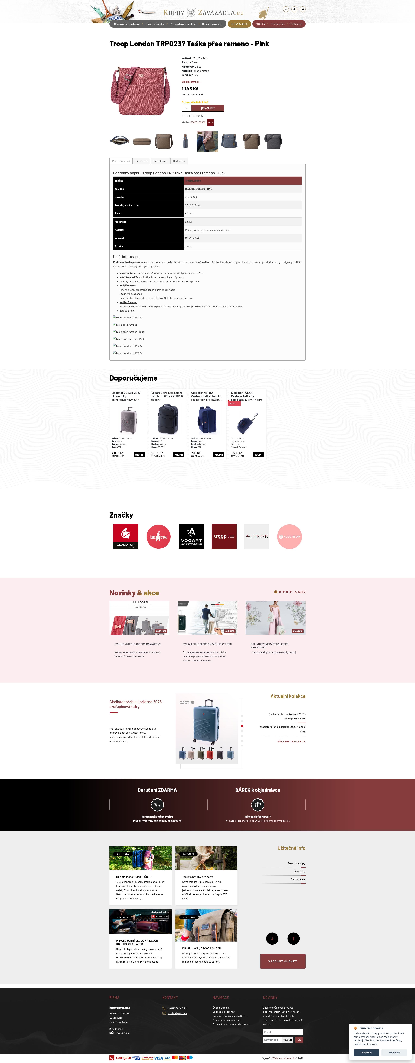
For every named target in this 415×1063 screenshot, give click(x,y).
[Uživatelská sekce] (294, 9)
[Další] (272, 938)
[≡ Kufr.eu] (204, 13)
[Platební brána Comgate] (120, 1057)
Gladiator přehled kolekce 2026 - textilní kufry (283, 729)
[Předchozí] (293, 938)
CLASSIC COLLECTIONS (198, 188)
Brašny (187, 4)
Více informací (190, 81)
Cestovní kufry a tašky (126, 23)
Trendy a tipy (277, 23)
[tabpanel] (139, 634)
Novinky (300, 871)
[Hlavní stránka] (110, 33)
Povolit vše (366, 1052)
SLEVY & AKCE (239, 23)
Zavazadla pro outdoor (183, 23)
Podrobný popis (121, 160)
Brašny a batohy (173, 4)
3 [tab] (284, 592)
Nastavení (394, 1052)
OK (299, 1039)
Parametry (142, 160)
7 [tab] (242, 745)
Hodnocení (179, 160)
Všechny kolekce (291, 741)
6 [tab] (242, 741)
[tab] (121, 161)
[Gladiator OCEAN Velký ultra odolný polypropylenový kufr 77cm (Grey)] (128, 424)
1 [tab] (275, 591)
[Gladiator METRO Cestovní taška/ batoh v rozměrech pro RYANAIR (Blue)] (207, 424)
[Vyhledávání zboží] (286, 9)
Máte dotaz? (160, 160)
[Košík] (303, 9)
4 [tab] (287, 592)
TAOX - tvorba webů (283, 1058)
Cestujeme (296, 23)
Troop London (193, 180)
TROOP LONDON (198, 122)
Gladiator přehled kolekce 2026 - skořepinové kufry (287, 716)
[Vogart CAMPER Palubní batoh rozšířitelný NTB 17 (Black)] (167, 424)
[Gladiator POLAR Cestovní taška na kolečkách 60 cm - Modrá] (247, 424)
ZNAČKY (260, 23)
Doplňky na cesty (212, 23)
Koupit (209, 108)
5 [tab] (291, 592)
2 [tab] (280, 592)
